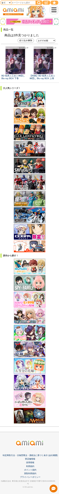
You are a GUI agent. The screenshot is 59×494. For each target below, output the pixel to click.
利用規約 (30, 466)
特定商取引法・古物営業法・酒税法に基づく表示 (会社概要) (30, 455)
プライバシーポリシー (30, 477)
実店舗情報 (30, 459)
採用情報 (30, 462)
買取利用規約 (30, 473)
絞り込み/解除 (25, 40)
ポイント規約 (30, 470)
